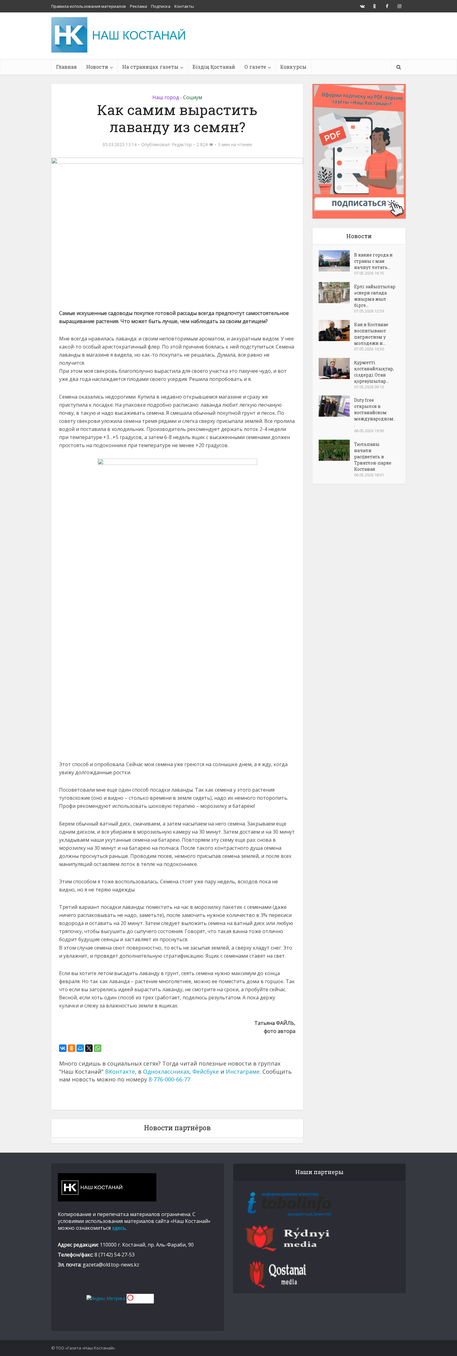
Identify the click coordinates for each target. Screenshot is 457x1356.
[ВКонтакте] (63, 1048)
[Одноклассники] (71, 1048)
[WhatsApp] (97, 1048)
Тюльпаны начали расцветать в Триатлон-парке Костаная (372, 456)
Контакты (184, 6)
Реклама (138, 6)
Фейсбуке (205, 1071)
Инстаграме (243, 1071)
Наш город (165, 97)
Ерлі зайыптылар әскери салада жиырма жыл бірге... (374, 296)
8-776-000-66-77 (169, 1079)
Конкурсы (293, 66)
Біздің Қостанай (213, 66)
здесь (119, 1227)
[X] (89, 1048)
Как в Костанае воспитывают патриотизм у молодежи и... (371, 334)
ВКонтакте (120, 1071)
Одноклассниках (166, 1071)
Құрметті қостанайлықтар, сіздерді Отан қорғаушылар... (374, 371)
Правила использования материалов (88, 6)
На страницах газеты (150, 66)
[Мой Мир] (80, 1048)
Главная (66, 66)
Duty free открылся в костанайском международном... (374, 412)
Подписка (160, 6)
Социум (192, 97)
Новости (97, 66)
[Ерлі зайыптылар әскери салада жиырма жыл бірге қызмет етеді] (336, 292)
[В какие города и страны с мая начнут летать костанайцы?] (336, 260)
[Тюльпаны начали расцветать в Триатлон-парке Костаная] (336, 450)
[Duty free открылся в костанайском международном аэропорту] (336, 406)
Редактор (182, 144)
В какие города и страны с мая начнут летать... (373, 261)
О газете (255, 66)
